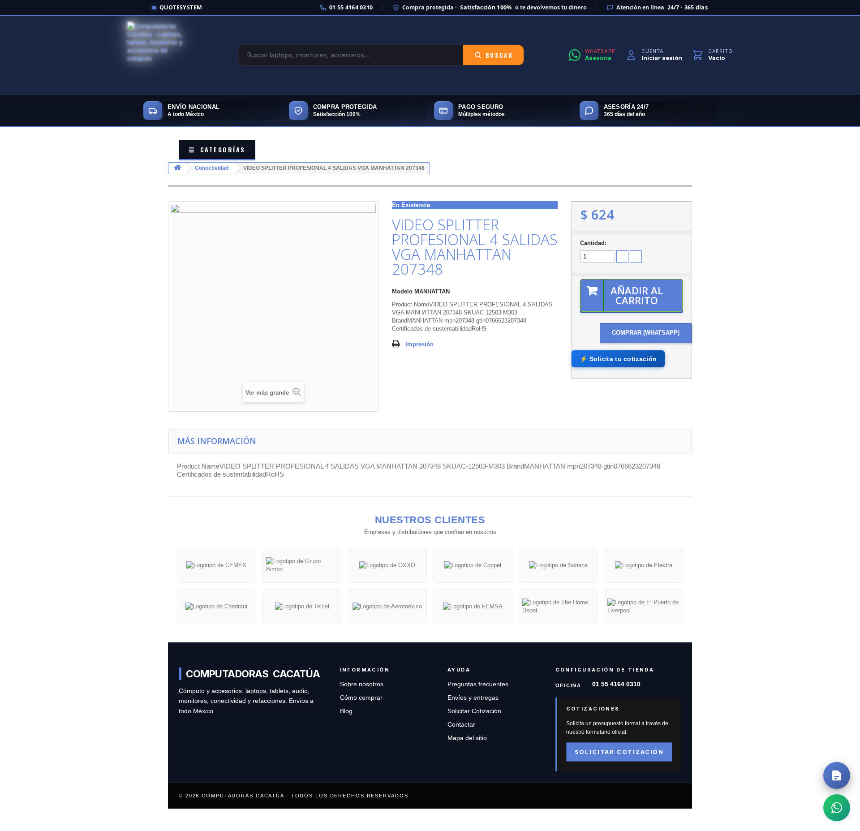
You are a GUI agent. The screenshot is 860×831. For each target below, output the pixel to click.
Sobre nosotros (361, 684)
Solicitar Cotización (474, 711)
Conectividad (211, 168)
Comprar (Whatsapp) (645, 332)
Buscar (499, 55)
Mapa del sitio (467, 738)
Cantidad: (593, 243)
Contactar (461, 724)
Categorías (217, 149)
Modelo (402, 291)
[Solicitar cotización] (836, 775)
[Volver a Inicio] (177, 168)
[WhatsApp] (836, 807)
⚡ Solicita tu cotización (618, 358)
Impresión (419, 344)
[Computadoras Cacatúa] (160, 55)
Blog (346, 711)
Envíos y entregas (473, 697)
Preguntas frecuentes (477, 684)
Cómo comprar (361, 697)
